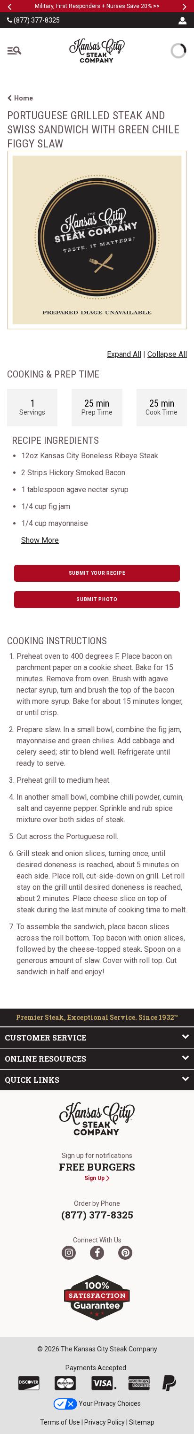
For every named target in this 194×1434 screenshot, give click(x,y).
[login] (182, 20)
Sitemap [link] (141, 1422)
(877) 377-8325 (36, 20)
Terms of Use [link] (60, 1422)
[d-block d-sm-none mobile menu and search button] (14, 51)
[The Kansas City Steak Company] (97, 1119)
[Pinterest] (125, 1253)
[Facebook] (97, 1253)
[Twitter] (69, 1253)
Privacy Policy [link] (104, 1422)
